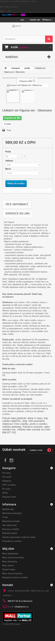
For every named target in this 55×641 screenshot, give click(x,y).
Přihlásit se (46, 20)
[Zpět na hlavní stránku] (5, 68)
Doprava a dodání (10, 529)
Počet (8, 152)
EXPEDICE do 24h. (18, 213)
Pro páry (6, 489)
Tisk (9, 130)
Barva (8, 169)
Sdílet (8, 124)
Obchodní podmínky (12, 513)
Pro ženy (6, 473)
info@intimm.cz (22, 607)
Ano (2, 11)
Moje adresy (8, 565)
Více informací (17, 204)
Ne (9, 11)
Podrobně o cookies (11, 541)
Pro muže (6, 477)
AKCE (5, 493)
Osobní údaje (8, 569)
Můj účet (8, 548)
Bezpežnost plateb (11, 521)
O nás (5, 517)
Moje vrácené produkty (13, 557)
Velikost (9, 161)
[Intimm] (27, 29)
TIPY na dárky (9, 485)
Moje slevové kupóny (12, 573)
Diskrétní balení (9, 533)
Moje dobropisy (9, 561)
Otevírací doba (9, 497)
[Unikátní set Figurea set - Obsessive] (13, 96)
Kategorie (6, 481)
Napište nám (35, 20)
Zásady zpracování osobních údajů (18, 537)
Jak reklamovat (9, 525)
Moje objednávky (10, 553)
